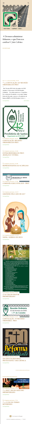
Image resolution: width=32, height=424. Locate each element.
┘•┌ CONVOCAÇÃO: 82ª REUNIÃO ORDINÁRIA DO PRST (15, 84)
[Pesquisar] (28, 2)
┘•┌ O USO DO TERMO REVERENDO (11, 403)
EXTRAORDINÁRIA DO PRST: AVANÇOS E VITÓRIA (13, 154)
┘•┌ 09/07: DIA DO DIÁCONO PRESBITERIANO (13, 391)
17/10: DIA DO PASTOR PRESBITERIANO (11, 295)
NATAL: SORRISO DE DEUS (13, 237)
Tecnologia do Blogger (17, 416)
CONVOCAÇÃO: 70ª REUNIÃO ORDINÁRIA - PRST (14, 319)
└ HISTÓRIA (6, 28)
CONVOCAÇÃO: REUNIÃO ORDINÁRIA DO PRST (12, 141)
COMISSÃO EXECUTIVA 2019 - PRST (16, 183)
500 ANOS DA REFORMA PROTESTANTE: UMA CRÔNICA (14, 359)
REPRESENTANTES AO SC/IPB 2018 (15, 165)
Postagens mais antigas (22, 370)
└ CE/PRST (14, 28)
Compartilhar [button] (6, 100)
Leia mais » (26, 100)
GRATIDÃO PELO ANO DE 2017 (14, 194)
